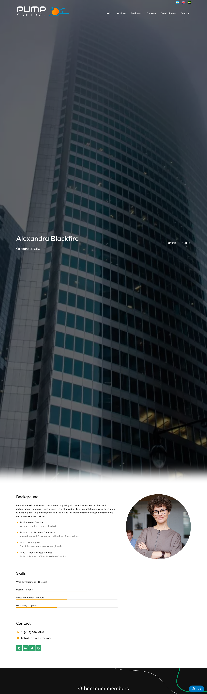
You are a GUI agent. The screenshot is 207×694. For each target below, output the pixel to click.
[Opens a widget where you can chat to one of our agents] (196, 689)
